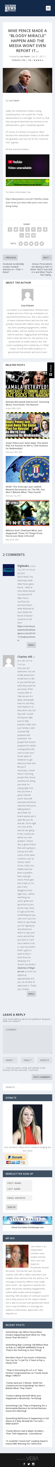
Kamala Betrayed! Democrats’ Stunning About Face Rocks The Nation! (27, 403)
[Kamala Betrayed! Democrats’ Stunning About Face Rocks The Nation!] (27, 384)
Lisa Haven (25, 56)
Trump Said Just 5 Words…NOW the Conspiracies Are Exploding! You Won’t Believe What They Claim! (25, 1385)
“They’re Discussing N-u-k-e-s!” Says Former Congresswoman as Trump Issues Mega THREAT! (27, 1373)
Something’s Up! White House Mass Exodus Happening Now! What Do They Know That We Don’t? (26, 1335)
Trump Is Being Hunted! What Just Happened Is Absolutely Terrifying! (23, 1397)
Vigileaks (23, 566)
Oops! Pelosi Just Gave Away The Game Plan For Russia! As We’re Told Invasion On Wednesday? (27, 445)
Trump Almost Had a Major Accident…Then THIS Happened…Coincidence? (25, 1432)
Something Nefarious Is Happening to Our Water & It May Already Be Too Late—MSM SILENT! (27, 1421)
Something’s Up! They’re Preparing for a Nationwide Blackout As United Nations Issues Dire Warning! (26, 1408)
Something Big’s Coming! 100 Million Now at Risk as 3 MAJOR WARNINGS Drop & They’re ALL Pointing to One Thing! (27, 1347)
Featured (16, 60)
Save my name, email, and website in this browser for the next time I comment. (24, 1068)
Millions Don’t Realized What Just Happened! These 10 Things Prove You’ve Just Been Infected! (24, 533)
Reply (31, 645)
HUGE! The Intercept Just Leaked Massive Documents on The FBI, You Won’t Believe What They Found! (25, 489)
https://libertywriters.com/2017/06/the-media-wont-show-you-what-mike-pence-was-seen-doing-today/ (27, 202)
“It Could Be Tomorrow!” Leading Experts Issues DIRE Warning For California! (27, 1442)
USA (23, 60)
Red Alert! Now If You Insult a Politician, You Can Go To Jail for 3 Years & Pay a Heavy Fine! (26, 1360)
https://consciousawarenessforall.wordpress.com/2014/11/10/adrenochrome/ (26, 633)
